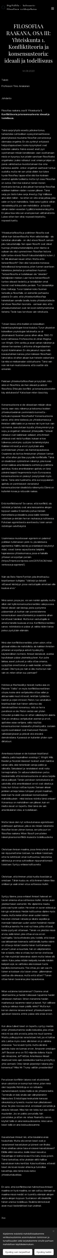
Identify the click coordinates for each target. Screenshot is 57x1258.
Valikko (53, 8)
